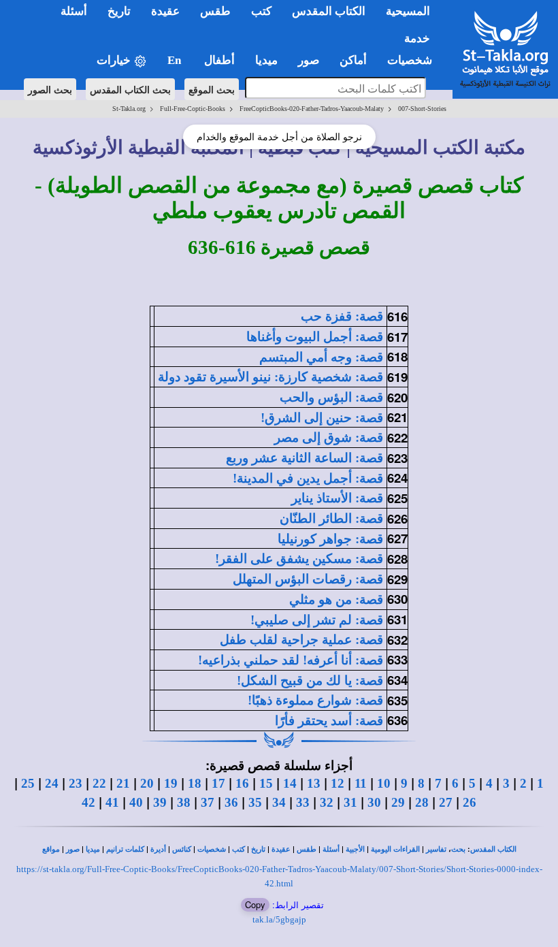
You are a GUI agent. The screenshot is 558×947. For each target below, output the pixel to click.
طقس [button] (215, 11)
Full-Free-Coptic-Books (192, 108)
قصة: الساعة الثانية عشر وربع (304, 458)
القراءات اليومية (395, 849)
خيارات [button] (115, 60)
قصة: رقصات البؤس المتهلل (308, 579)
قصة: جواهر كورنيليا (330, 539)
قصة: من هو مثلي (336, 599)
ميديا (93, 849)
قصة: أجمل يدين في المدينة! (308, 478)
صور (73, 849)
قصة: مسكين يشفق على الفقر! (299, 558)
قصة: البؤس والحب (331, 397)
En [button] (175, 60)
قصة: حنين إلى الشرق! (322, 418)
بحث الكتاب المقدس (130, 89)
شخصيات (211, 849)
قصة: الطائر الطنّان (331, 518)
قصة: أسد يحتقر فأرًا (329, 720)
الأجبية (355, 849)
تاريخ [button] (119, 11)
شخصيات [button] (413, 60)
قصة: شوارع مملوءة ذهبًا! (315, 700)
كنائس (181, 849)
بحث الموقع (211, 89)
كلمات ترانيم (125, 849)
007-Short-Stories (422, 108)
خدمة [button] (417, 38)
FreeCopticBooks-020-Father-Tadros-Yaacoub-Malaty (312, 108)
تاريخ (258, 849)
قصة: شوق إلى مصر (328, 437)
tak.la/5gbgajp (279, 919)
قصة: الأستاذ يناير (337, 498)
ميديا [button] (266, 60)
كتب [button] (261, 11)
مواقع (51, 849)
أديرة (158, 849)
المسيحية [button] (408, 11)
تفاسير (436, 849)
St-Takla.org (129, 108)
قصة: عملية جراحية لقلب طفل (301, 639)
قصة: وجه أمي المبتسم (321, 357)
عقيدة (281, 849)
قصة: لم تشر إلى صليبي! (316, 620)
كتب (238, 849)
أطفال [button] (219, 60)
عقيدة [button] (165, 11)
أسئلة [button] (74, 11)
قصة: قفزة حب (342, 316)
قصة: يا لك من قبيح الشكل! (310, 680)
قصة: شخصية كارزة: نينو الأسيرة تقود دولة (270, 377)
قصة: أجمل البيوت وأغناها (314, 337)
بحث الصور (50, 89)
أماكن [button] (353, 60)
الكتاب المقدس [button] (328, 11)
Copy (255, 904)
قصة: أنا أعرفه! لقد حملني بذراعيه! (290, 660)
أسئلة (331, 849)
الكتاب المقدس (493, 849)
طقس (306, 849)
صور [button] (308, 60)
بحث (458, 849)
